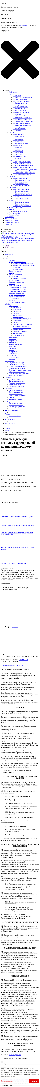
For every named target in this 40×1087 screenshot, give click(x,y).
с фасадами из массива (17, 295)
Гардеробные (13, 160)
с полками (12, 355)
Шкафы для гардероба (17, 372)
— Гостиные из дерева (21, 191)
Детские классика (15, 385)
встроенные (17, 309)
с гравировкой (18, 317)
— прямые (17, 149)
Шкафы (11, 132)
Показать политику (7, 1081)
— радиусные (18, 151)
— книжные (17, 141)
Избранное (13, 92)
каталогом (23, 25)
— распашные (18, 152)
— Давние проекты (20, 103)
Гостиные (12, 187)
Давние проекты (15, 271)
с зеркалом (17, 320)
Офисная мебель (15, 416)
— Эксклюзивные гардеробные (24, 173)
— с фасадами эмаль (20, 99)
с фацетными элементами (22, 328)
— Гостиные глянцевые (21, 189)
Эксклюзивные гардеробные (19, 374)
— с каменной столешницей (23, 121)
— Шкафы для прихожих (22, 206)
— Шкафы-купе (18, 134)
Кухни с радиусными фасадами (24, 265)
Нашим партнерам (11, 220)
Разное (11, 209)
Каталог (8, 430)
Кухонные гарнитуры (16, 282)
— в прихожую (18, 136)
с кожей (16, 322)
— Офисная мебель (20, 211)
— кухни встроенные (20, 107)
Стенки (11, 397)
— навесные (17, 147)
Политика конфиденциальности (12, 665)
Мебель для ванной (16, 207)
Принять (34, 1081)
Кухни (11, 94)
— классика (17, 96)
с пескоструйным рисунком (22, 324)
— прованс (17, 114)
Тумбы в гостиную (15, 399)
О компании (9, 217)
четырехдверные (19, 335)
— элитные (17, 130)
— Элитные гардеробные (22, 174)
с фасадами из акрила (16, 293)
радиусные (13, 352)
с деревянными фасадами (22, 319)
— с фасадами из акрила (21, 123)
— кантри (16, 105)
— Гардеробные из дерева (22, 162)
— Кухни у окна (19, 108)
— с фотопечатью (19, 129)
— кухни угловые (19, 110)
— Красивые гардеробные (22, 167)
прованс (12, 284)
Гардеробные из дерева (17, 363)
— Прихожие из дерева (21, 202)
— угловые (17, 158)
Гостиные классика (15, 394)
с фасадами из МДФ (16, 269)
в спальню (12, 339)
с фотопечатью (14, 298)
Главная (7, 428)
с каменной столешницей (18, 291)
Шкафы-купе (13, 306)
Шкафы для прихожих (17, 407)
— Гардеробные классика (22, 163)
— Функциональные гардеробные (25, 169)
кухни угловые (14, 280)
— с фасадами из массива (22, 125)
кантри (11, 273)
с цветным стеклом (20, 331)
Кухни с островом (19, 278)
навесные (12, 348)
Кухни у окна (13, 276)
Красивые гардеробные (17, 368)
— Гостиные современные (22, 195)
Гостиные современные (17, 396)
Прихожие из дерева (16, 403)
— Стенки (16, 196)
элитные (12, 300)
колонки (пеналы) (15, 344)
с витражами (17, 315)
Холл (11, 200)
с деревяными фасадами (17, 289)
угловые (12, 359)
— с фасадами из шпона (21, 127)
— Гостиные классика (21, 193)
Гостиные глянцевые (16, 390)
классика (12, 260)
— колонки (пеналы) (20, 143)
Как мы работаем (11, 218)
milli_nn (15, 627)
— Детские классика (20, 184)
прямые (11, 350)
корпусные (13, 346)
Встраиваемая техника (17, 302)
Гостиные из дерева (16, 392)
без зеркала (17, 308)
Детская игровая (15, 379)
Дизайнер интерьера (12, 222)
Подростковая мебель (16, 386)
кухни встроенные (15, 274)
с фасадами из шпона (16, 297)
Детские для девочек (16, 381)
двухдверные (17, 311)
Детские (12, 176)
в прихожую (13, 337)
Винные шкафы (14, 213)
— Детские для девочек (21, 180)
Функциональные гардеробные (20, 370)
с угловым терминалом (21, 326)
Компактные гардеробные (18, 366)
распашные (13, 353)
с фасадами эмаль (15, 267)
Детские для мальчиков (17, 383)
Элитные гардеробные (17, 375)
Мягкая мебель (14, 215)
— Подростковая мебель (21, 185)
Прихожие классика (16, 405)
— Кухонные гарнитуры (21, 112)
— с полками (17, 154)
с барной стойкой (15, 285)
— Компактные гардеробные (23, 165)
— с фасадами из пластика (22, 97)
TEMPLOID (23, 660)
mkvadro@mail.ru (15, 1055)
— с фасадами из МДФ (21, 101)
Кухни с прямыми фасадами (23, 263)
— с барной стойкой (20, 116)
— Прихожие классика (21, 204)
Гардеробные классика (17, 364)
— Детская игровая (20, 178)
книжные (12, 342)
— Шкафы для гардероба (22, 171)
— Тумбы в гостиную (20, 198)
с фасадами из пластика (17, 262)
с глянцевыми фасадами (17, 287)
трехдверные (17, 333)
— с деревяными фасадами (22, 119)
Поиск (7, 246)
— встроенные (18, 140)
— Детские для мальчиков (22, 182)
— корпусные (18, 145)
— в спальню (17, 138)
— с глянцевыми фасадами (22, 118)
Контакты (8, 224)
